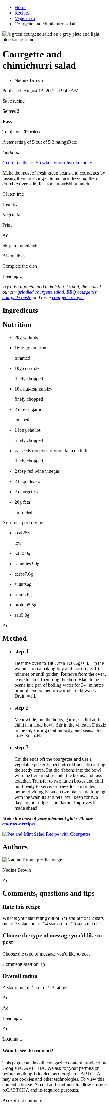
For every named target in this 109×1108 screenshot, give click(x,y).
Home (20, 7)
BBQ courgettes (81, 292)
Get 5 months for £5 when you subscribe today (47, 162)
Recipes (22, 12)
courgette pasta (16, 297)
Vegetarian (25, 18)
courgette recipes (68, 297)
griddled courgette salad (41, 292)
